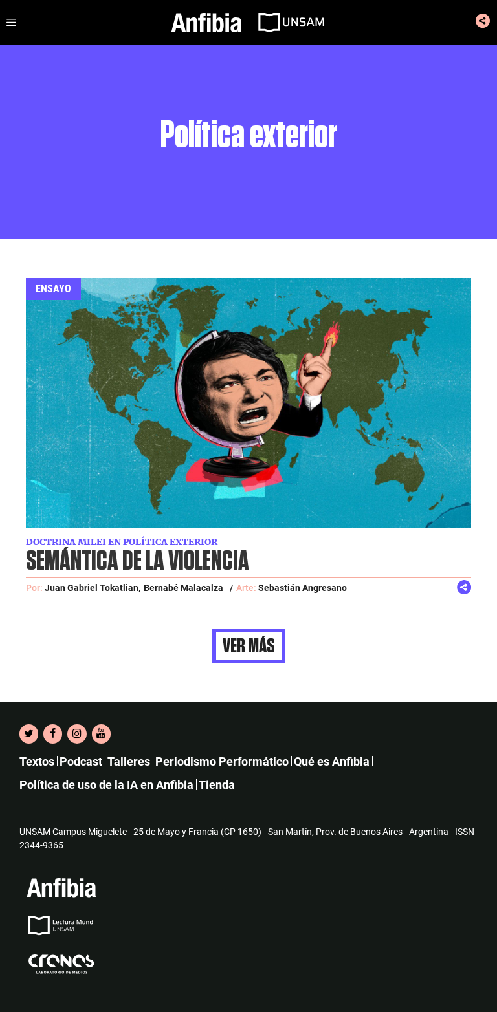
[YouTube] (101, 734)
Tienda (217, 784)
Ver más (249, 646)
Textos (36, 761)
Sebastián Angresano (302, 588)
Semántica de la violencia (137, 562)
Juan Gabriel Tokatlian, (92, 588)
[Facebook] (52, 734)
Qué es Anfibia (332, 761)
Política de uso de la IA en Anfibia (106, 784)
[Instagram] (76, 734)
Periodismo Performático (222, 761)
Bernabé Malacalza (183, 588)
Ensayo (53, 289)
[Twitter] (28, 734)
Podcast (81, 761)
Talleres (128, 761)
